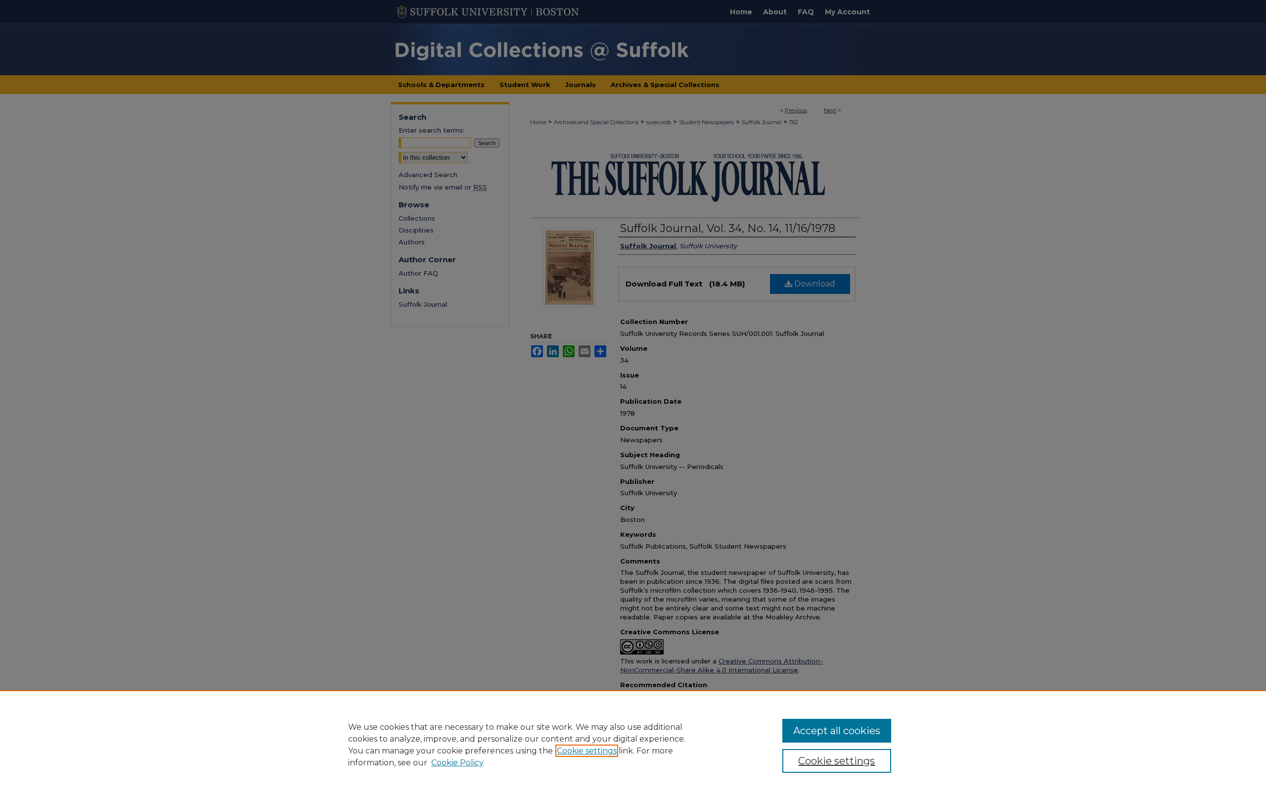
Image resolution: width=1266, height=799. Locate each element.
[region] (633, 744)
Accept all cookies (836, 731)
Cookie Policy (457, 762)
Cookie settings (587, 750)
